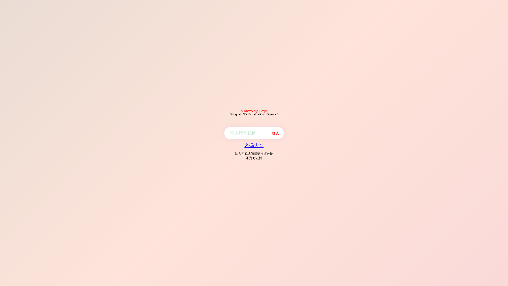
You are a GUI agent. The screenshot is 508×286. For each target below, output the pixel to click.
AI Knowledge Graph (254, 111)
